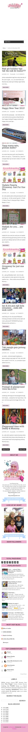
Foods (12, 686)
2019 (4, 720)
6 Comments (21, 232)
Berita (2, 684)
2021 (4, 716)
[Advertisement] (14, 28)
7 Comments (20, 313)
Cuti (8, 686)
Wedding (8, 689)
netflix (18, 691)
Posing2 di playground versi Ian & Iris (13, 387)
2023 (4, 713)
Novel (25, 686)
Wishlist (21, 689)
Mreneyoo (5, 642)
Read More (5, 87)
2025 (4, 709)
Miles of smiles (7, 628)
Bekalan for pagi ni (13, 603)
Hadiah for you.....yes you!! (12, 227)
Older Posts (22, 449)
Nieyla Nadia (10, 669)
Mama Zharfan (11, 656)
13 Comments (21, 74)
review (25, 691)
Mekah (21, 686)
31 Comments (20, 271)
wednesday (10, 692)
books (25, 689)
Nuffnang (3, 687)
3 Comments (21, 192)
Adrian (3, 682)
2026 (4, 707)
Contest (15, 684)
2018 (4, 722)
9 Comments (21, 431)
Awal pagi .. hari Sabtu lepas (15, 612)
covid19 (3, 691)
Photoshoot (14, 687)
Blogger (10, 684)
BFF (17, 682)
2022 (4, 714)
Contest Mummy (22, 684)
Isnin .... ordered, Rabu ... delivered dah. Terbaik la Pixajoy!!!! (15, 571)
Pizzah (9, 652)
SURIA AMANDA (7, 632)
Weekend (15, 689)
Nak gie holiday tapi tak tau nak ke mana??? (14, 69)
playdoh (21, 691)
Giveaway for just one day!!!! (13, 267)
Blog (6, 684)
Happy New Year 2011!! (13, 108)
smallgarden (4, 692)
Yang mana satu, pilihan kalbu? (10, 146)
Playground (20, 687)
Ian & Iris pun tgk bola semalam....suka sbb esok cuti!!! (13, 307)
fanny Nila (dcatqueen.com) (14, 660)
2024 (4, 711)
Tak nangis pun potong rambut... (13, 348)
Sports (25, 687)
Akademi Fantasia (10, 682)
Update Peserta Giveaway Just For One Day (13, 187)
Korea (17, 686)
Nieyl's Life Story (7, 635)
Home (4, 48)
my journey (13, 691)
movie (7, 691)
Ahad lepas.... (12, 592)
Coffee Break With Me (8, 639)
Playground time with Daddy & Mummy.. (13, 427)
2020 (4, 718)
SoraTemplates (11, 727)
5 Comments (20, 111)
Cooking (3, 686)
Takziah (3, 689)
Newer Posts (6, 449)
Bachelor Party (23, 682)
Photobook (8, 687)
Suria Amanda (11, 665)
